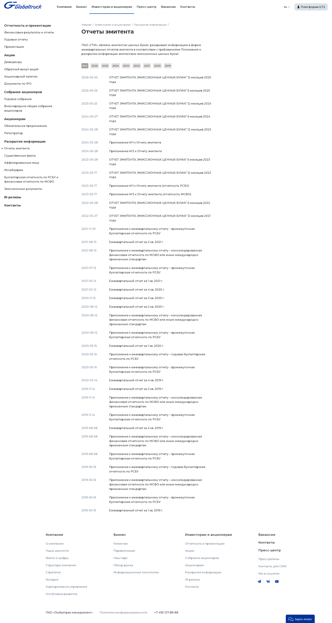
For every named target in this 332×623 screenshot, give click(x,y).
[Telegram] (259, 581)
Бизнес (81, 6)
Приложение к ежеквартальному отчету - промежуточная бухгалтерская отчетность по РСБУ (152, 231)
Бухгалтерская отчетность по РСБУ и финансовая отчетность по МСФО (31, 179)
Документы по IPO (17, 83)
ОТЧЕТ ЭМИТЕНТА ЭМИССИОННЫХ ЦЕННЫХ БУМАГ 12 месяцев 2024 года (160, 106)
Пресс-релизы (268, 559)
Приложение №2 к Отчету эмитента (135, 151)
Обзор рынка (123, 565)
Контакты (187, 6)
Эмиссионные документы (23, 189)
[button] (300, 619)
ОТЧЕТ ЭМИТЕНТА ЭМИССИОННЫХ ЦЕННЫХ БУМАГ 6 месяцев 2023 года (159, 162)
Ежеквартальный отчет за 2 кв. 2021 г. (136, 242)
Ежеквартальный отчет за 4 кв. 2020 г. (136, 289)
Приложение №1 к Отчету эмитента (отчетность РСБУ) (149, 185)
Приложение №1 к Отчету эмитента (135, 142)
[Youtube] (276, 581)
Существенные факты (20, 155)
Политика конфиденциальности (123, 612)
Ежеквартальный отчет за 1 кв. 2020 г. (136, 345)
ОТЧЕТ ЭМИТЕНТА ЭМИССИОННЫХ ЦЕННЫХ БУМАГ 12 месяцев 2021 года (159, 218)
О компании (55, 543)
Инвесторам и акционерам (111, 6)
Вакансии (168, 6)
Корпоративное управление (66, 586)
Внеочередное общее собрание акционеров (28, 108)
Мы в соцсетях (269, 573)
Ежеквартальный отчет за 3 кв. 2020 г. (136, 298)
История (52, 579)
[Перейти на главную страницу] (23, 7)
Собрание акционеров (23, 92)
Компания (64, 6)
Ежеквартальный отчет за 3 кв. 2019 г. (136, 389)
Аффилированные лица (21, 162)
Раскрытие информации (24, 141)
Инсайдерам (13, 170)
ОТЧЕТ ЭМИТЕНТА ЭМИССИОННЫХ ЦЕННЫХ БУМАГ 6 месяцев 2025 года (159, 93)
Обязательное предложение (25, 126)
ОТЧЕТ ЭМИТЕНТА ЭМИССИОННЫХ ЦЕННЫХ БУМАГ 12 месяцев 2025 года (160, 80)
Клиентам (120, 543)
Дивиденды (13, 62)
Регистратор (13, 133)
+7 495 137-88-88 (166, 612)
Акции (9, 55)
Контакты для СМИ (272, 566)
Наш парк (120, 558)
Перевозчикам (124, 550)
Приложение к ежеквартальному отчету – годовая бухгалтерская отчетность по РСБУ (157, 356)
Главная (86, 24)
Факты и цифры (57, 558)
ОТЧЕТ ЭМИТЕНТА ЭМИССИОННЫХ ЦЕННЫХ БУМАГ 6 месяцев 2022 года (159, 205)
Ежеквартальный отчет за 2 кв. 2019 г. (136, 428)
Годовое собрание (18, 99)
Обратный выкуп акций (21, 69)
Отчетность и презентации (27, 26)
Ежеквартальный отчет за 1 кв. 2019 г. (136, 510)
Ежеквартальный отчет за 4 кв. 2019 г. (136, 380)
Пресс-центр (146, 6)
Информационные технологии (136, 572)
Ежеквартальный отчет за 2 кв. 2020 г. (136, 306)
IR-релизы (12, 197)
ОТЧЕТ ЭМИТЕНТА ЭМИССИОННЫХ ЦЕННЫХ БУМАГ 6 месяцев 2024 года (159, 119)
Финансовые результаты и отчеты (29, 32)
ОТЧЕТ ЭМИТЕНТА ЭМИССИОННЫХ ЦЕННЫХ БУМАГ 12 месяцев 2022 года (160, 175)
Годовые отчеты (16, 39)
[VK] (268, 582)
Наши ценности (57, 550)
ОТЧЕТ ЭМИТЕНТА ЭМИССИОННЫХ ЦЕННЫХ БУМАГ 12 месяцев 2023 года (160, 132)
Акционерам (14, 119)
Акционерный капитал (21, 76)
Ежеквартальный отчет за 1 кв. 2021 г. (136, 281)
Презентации (14, 46)
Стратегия (53, 572)
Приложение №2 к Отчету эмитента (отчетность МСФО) (150, 194)
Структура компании (61, 565)
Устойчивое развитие (61, 594)
